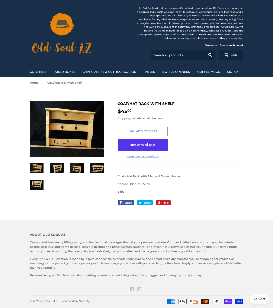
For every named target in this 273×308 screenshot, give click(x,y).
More (232, 72)
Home (34, 82)
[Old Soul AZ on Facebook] (132, 290)
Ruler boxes (64, 72)
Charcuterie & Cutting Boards (109, 72)
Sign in (209, 45)
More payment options (143, 156)
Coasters (38, 72)
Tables (149, 72)
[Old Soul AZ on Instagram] (139, 290)
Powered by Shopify (75, 301)
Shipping (124, 118)
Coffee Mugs (208, 72)
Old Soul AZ (48, 301)
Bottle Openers (176, 72)
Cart (234, 55)
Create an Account (231, 45)
